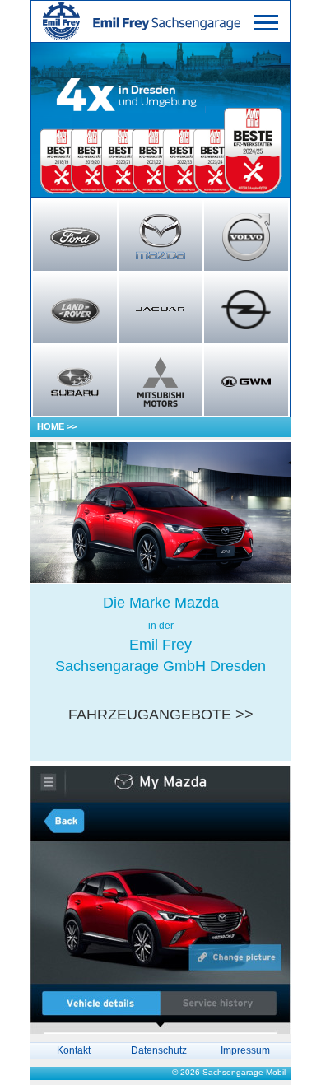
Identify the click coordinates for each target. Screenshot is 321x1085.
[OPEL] (246, 309)
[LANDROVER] (75, 309)
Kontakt (74, 1050)
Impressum (245, 1050)
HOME (50, 426)
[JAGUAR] (160, 309)
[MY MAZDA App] (160, 899)
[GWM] (246, 382)
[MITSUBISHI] (160, 382)
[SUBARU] (75, 382)
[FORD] (75, 237)
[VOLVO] (246, 237)
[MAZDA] (160, 237)
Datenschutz (159, 1050)
